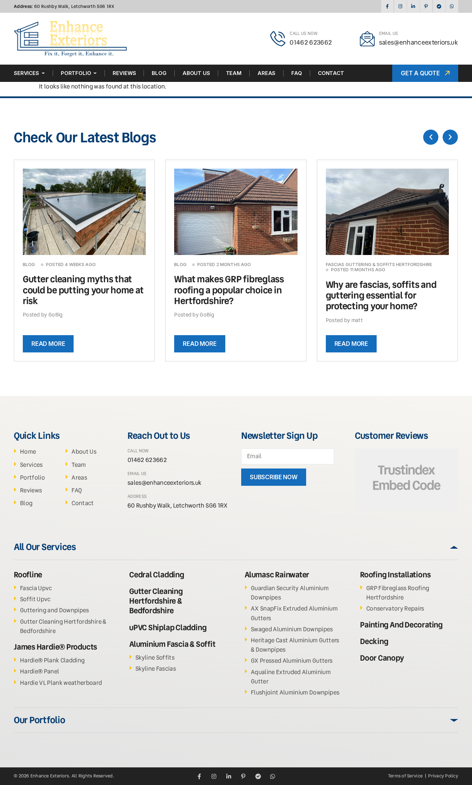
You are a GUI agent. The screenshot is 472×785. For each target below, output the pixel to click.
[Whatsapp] (451, 6)
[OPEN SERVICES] (43, 73)
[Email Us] (367, 38)
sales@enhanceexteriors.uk (419, 42)
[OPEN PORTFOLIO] (95, 73)
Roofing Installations (395, 574)
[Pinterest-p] (425, 6)
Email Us (388, 33)
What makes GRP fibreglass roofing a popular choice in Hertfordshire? (229, 290)
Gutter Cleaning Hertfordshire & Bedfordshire (156, 601)
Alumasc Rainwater (277, 574)
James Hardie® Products (55, 647)
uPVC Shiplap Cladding (167, 627)
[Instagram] (400, 6)
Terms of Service (406, 776)
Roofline (28, 574)
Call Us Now (304, 33)
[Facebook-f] (387, 6)
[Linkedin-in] (413, 6)
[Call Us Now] (277, 38)
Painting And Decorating (401, 625)
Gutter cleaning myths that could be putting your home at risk (83, 290)
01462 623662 (311, 42)
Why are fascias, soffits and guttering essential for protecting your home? (381, 295)
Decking (374, 641)
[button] (430, 137)
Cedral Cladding (156, 574)
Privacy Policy (443, 776)
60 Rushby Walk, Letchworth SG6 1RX (64, 6)
